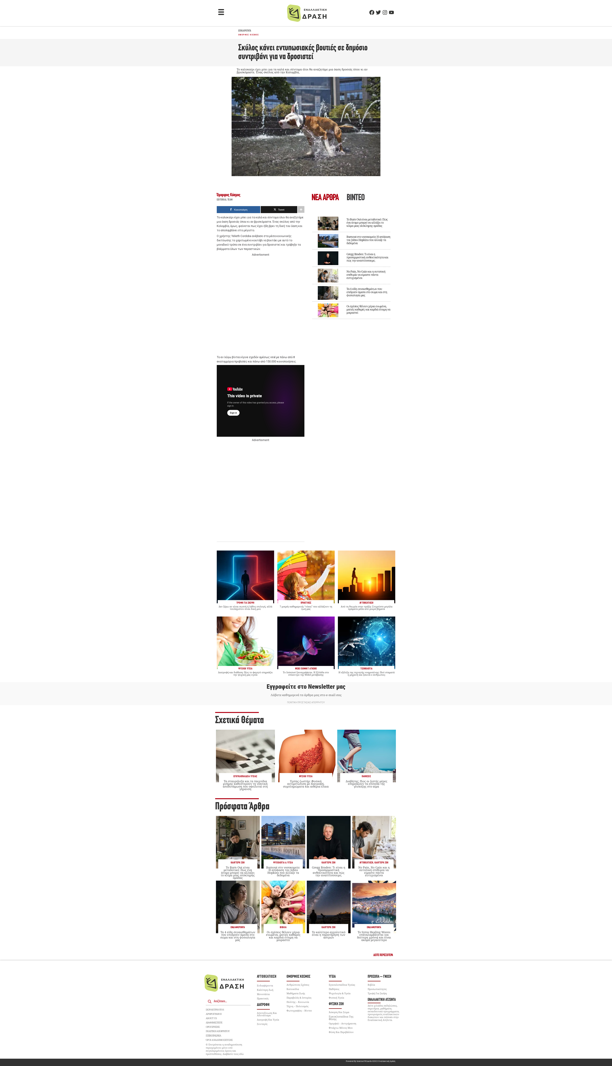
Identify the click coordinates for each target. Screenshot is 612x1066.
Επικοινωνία (213, 1035)
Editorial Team (225, 199)
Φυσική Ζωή (336, 1004)
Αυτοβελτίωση (366, 862)
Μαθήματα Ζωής (296, 993)
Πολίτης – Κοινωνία (298, 1002)
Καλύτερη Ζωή (238, 862)
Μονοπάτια (263, 994)
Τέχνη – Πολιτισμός (297, 1006)
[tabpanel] (351, 265)
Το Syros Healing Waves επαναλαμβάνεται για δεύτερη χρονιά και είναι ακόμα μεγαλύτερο (374, 936)
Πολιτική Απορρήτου (217, 1031)
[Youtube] (391, 12)
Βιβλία (283, 927)
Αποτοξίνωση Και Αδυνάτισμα (267, 1014)
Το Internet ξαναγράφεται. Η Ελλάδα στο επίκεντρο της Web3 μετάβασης (306, 673)
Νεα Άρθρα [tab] (325, 198)
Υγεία (332, 977)
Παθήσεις (366, 776)
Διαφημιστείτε (214, 1022)
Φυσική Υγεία (306, 776)
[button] (221, 12)
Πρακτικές (263, 998)
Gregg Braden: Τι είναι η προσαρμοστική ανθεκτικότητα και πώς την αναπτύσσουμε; (367, 257)
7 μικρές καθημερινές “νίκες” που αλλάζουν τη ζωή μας (306, 607)
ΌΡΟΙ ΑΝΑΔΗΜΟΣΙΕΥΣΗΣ (219, 1039)
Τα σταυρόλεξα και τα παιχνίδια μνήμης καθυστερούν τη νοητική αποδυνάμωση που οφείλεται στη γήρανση (245, 785)
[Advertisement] (260, 306)
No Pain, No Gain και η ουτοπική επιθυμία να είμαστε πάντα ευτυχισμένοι (365, 275)
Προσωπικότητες (377, 989)
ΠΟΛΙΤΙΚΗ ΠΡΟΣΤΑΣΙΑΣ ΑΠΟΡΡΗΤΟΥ (306, 702)
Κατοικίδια (293, 989)
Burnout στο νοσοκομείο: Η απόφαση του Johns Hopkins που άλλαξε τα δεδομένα (368, 240)
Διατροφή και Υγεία (268, 1019)
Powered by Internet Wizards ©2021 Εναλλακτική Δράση (370, 1061)
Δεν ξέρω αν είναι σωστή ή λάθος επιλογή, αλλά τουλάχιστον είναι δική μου (245, 607)
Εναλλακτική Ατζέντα (382, 1000)
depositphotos (215, 1009)
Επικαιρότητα (244, 30)
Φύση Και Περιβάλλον (341, 1032)
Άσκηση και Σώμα (339, 1012)
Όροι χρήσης (213, 1026)
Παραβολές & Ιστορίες (299, 997)
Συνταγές (262, 1024)
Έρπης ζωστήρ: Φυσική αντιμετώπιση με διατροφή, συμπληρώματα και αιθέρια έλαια (306, 783)
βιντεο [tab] (355, 198)
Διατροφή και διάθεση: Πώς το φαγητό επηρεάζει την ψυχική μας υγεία (245, 673)
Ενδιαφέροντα (238, 927)
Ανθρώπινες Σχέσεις (298, 984)
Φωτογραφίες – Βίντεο (299, 1010)
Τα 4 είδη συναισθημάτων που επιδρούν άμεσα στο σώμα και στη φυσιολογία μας (366, 292)
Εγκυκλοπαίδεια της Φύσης (341, 1018)
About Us (211, 1018)
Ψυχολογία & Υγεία (283, 862)
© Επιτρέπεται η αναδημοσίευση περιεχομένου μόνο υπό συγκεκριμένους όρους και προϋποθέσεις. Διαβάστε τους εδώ (225, 1049)
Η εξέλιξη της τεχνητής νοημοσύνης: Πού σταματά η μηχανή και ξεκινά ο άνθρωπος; (367, 673)
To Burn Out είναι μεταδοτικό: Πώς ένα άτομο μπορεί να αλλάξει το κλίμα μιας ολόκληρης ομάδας (367, 222)
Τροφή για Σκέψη (377, 993)
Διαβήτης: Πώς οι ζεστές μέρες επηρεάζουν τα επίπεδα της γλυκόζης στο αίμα (366, 783)
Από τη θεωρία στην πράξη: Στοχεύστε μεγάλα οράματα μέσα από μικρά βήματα (366, 607)
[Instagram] (384, 12)
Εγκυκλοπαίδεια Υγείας (245, 776)
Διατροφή (263, 1005)
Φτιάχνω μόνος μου (341, 1027)
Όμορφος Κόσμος (248, 35)
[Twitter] (378, 12)
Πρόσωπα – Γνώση (379, 977)
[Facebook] (371, 12)
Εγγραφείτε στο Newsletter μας (306, 686)
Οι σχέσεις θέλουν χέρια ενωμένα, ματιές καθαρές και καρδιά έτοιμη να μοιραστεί (368, 309)
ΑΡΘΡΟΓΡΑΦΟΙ (214, 1013)
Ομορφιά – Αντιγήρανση (342, 1023)
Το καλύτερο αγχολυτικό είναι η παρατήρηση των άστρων (328, 934)
